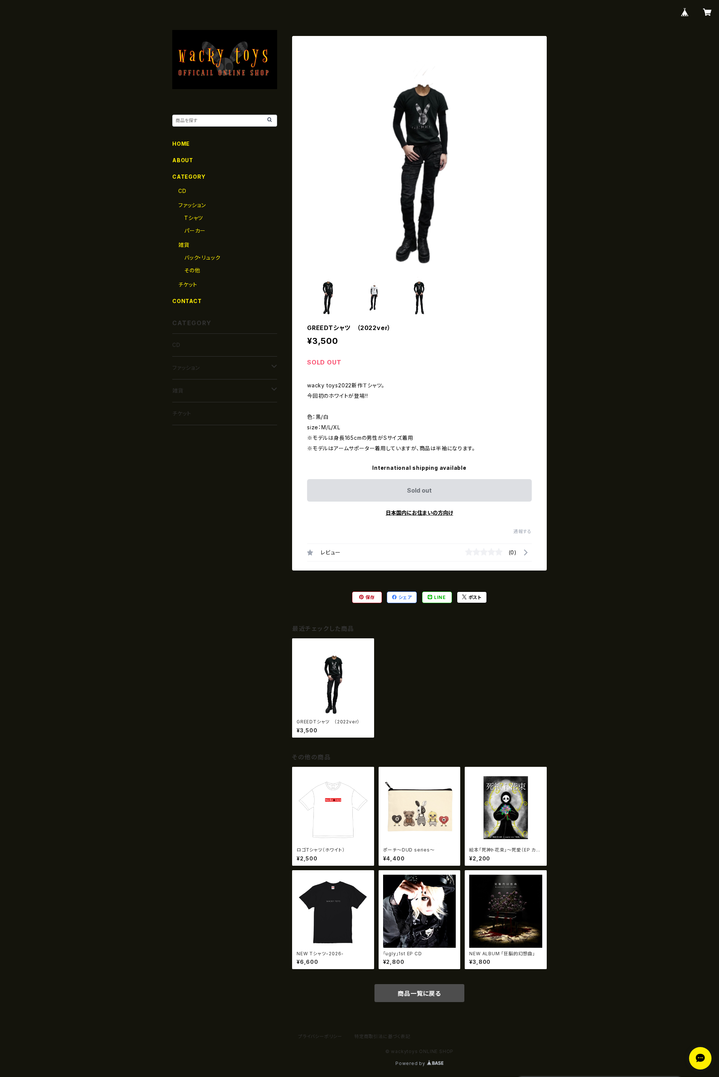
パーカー (195, 230)
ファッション (192, 205)
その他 (192, 270)
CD (182, 191)
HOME (181, 143)
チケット (187, 284)
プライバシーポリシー (320, 1036)
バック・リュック (202, 257)
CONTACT (187, 301)
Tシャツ (193, 218)
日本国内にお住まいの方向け (419, 512)
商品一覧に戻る (419, 993)
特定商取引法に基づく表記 (382, 1036)
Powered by (411, 1063)
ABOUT (182, 160)
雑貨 (183, 245)
